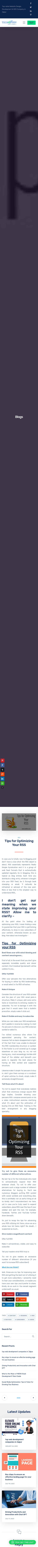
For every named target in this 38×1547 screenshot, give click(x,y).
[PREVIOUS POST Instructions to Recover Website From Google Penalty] (4, 1397)
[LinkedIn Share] (2, 779)
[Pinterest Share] (2, 761)
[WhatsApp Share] (2, 783)
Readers (24, 1315)
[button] (2, 787)
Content (12, 1315)
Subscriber (20, 1319)
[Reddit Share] (2, 774)
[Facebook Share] (2, 765)
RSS (33, 1315)
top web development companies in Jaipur (17, 1352)
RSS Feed (8, 1319)
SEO (19, 837)
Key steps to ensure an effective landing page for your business (18, 1476)
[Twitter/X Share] (2, 770)
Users (32, 1319)
